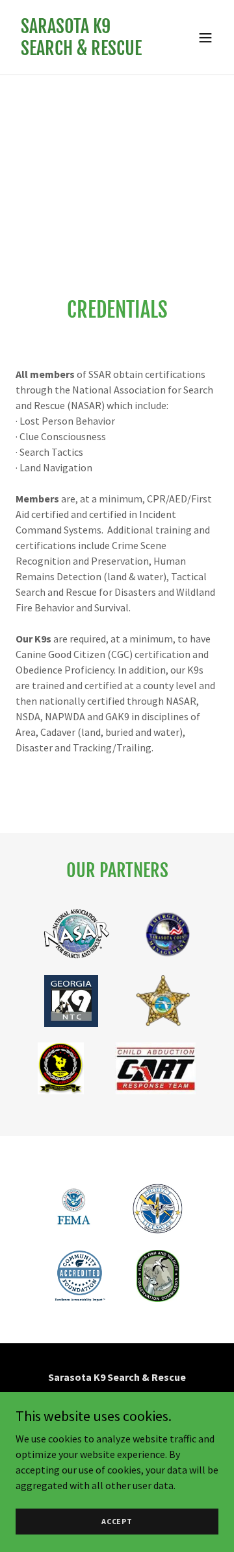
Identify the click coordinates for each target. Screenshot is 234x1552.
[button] (205, 38)
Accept (117, 1521)
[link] (86, 51)
